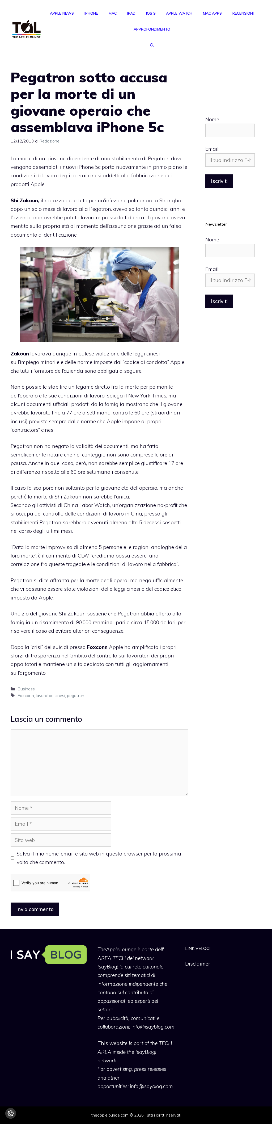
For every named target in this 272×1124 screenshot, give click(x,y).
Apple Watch (179, 13)
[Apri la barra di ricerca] (152, 45)
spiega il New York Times (136, 395)
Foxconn (26, 695)
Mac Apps (212, 13)
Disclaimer (197, 964)
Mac (113, 13)
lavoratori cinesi (50, 695)
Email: (212, 149)
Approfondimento (152, 29)
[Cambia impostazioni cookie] (10, 1113)
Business (26, 688)
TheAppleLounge (116, 949)
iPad (131, 13)
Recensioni (243, 13)
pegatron (75, 695)
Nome (212, 119)
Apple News (62, 13)
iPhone (91, 13)
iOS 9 (150, 13)
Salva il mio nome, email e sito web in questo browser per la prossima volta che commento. (99, 857)
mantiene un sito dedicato (73, 664)
